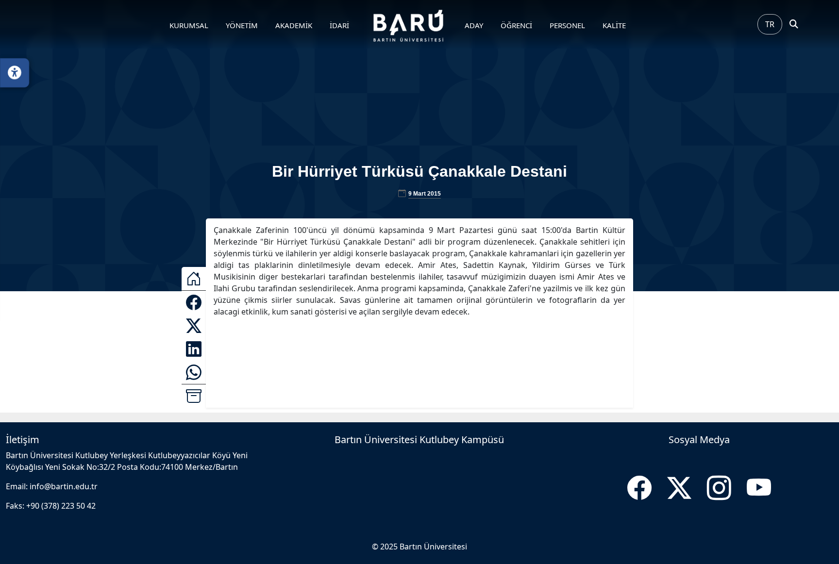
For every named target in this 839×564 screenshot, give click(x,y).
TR (769, 24)
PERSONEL (567, 25)
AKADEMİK (293, 25)
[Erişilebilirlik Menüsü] (14, 72)
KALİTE (614, 25)
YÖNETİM (242, 25)
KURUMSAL (188, 25)
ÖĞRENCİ (516, 25)
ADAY (474, 25)
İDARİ (339, 25)
